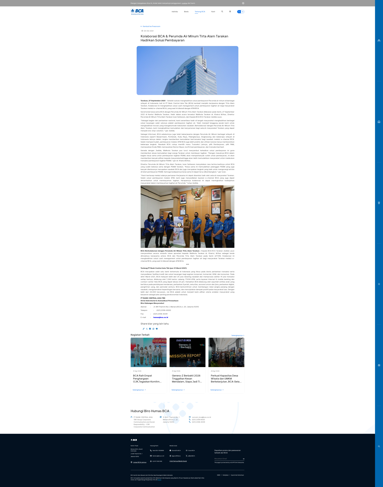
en (242, 11)
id (239, 11)
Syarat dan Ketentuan (237, 475)
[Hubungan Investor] (379, 121)
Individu (175, 11)
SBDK (218, 475)
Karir (213, 11)
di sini (159, 480)
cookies (184, 3)
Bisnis (186, 11)
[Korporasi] (379, 40)
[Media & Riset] (379, 446)
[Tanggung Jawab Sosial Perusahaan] (379, 365)
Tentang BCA (200, 11)
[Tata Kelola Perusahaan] (379, 203)
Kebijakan (226, 475)
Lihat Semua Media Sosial (178, 461)
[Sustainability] (379, 284)
